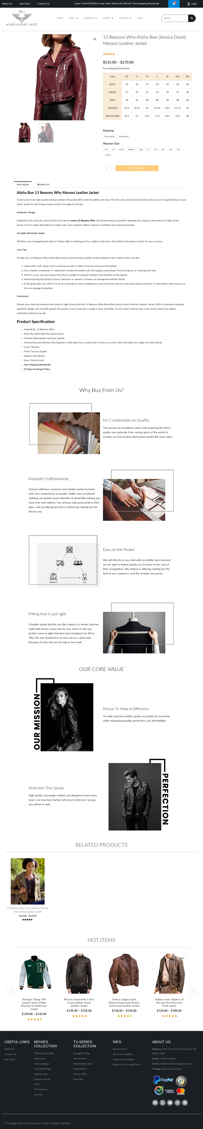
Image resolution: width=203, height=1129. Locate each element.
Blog (140, 18)
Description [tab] (23, 184)
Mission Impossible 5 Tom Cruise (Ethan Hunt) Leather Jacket (79, 1002)
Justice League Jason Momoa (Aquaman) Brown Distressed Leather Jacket (124, 1002)
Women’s (89, 18)
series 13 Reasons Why (83, 220)
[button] (95, 39)
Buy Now (137, 168)
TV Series (124, 18)
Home (59, 18)
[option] (33, 989)
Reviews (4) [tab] (43, 184)
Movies (106, 18)
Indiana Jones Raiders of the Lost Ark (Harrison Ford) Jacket (169, 1002)
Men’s (72, 18)
